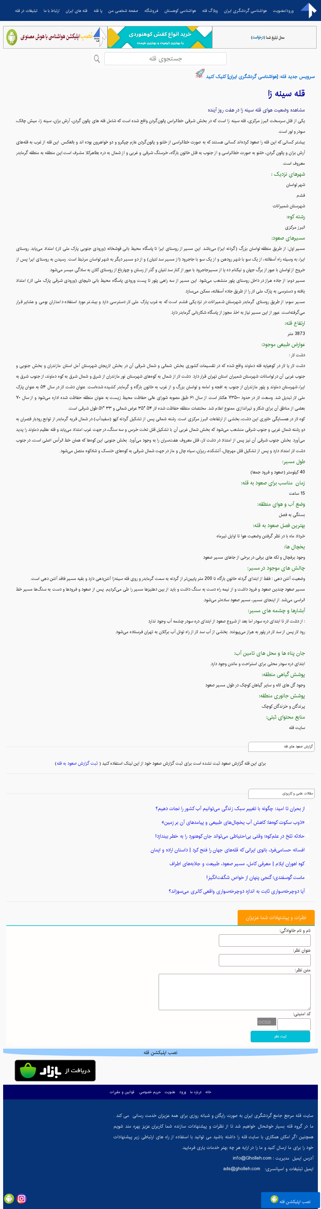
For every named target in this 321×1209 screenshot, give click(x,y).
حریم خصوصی (150, 1092)
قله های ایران (76, 10)
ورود (182, 1092)
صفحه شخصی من (123, 10)
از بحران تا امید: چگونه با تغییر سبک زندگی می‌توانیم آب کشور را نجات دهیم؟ (230, 808)
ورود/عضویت (283, 10)
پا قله (98, 10)
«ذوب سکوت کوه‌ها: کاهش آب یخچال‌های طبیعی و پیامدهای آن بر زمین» (233, 822)
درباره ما (196, 1092)
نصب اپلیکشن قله (294, 1202)
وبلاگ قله (210, 10)
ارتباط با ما (52, 10)
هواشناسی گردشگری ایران (245, 10)
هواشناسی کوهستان (180, 10)
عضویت (170, 1092)
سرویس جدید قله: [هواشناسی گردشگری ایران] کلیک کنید (260, 76)
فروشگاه (151, 10)
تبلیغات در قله (26, 10)
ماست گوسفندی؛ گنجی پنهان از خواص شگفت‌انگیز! (255, 877)
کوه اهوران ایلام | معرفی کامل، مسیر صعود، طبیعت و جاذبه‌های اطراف (237, 864)
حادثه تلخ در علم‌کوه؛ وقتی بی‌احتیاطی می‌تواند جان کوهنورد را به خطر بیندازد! (230, 836)
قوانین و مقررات (122, 1092)
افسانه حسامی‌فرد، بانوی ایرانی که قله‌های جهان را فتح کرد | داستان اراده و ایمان (228, 850)
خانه (208, 1092)
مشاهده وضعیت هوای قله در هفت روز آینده (256, 110)
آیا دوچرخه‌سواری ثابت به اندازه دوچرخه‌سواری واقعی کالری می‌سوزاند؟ (237, 891)
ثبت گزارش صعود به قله (77, 763)
